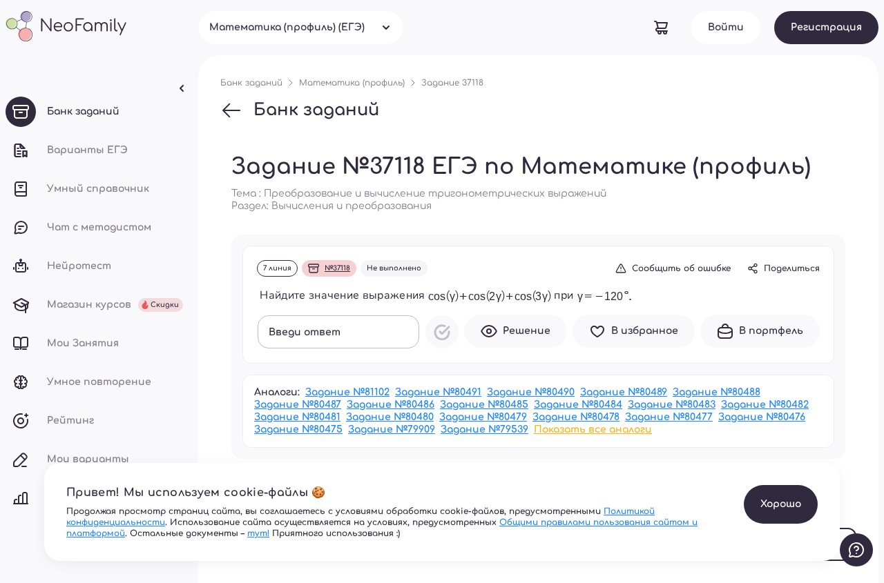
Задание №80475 (298, 429)
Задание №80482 (765, 404)
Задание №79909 (391, 429)
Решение (526, 331)
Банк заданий (316, 110)
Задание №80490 (531, 392)
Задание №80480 (390, 417)
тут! (258, 533)
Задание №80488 (716, 392)
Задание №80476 (761, 417)
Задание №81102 (347, 392)
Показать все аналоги (593, 429)
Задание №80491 (438, 392)
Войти (726, 27)
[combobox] (300, 27)
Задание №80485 (484, 404)
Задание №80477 (669, 417)
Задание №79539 (484, 429)
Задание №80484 (578, 404)
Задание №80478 (575, 417)
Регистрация (826, 27)
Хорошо (780, 504)
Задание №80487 (297, 404)
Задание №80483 (671, 404)
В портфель (771, 331)
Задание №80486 (390, 404)
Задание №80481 (297, 417)
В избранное (644, 331)
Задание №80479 (483, 417)
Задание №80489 (623, 392)
